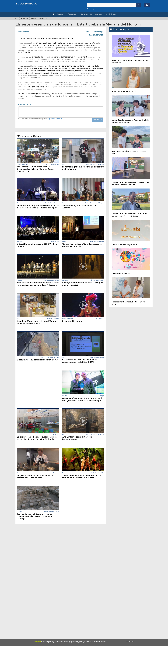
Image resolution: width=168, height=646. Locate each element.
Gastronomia (66, 203)
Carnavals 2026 (86, 14)
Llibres (64, 241)
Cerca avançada (91, 9)
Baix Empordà (99, 318)
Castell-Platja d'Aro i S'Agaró (94, 164)
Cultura (24, 18)
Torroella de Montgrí (94, 32)
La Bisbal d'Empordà (52, 318)
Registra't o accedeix (54, 119)
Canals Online (111, 14)
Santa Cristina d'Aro (52, 164)
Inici (16, 18)
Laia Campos (23, 32)
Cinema (64, 396)
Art (18, 318)
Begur (102, 396)
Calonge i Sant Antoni (51, 280)
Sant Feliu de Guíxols (52, 203)
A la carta (98, 14)
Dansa (19, 203)
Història (65, 280)
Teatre (64, 164)
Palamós (56, 434)
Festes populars (37, 18)
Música (19, 241)
